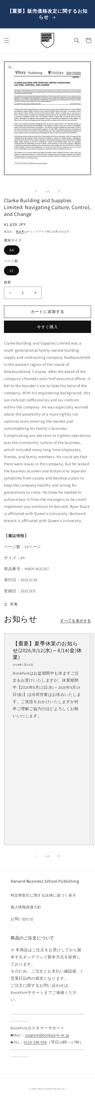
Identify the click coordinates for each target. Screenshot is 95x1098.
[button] (6, 40)
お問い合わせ (22, 919)
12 (11, 270)
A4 (12, 250)
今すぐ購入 (47, 326)
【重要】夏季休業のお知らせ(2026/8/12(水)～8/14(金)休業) (47, 650)
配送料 (20, 231)
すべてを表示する (75, 620)
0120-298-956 (35, 1042)
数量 (7, 282)
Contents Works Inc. (54, 1088)
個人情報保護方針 (26, 907)
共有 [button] (14, 604)
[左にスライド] (36, 191)
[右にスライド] (59, 191)
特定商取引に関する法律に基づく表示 (43, 895)
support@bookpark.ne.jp (47, 1035)
